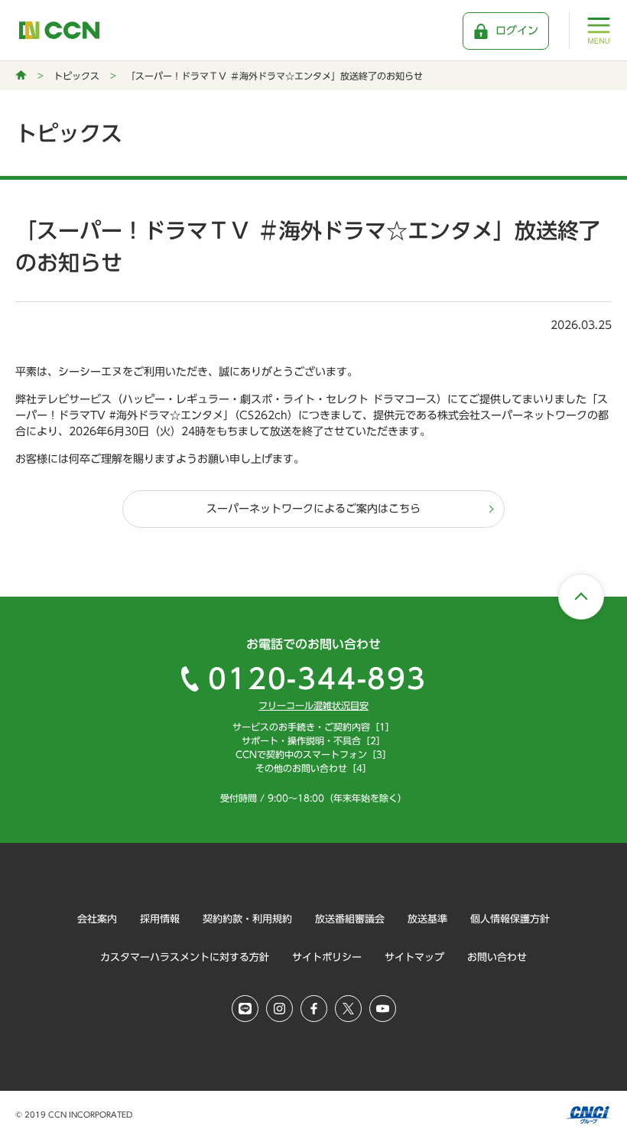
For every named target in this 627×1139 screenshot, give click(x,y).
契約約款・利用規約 (247, 919)
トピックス (76, 75)
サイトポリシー (327, 957)
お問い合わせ (497, 957)
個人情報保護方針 (510, 919)
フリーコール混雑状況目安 (313, 705)
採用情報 (160, 919)
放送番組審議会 (350, 919)
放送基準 (427, 919)
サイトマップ (414, 957)
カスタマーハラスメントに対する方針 (184, 957)
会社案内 (97, 919)
